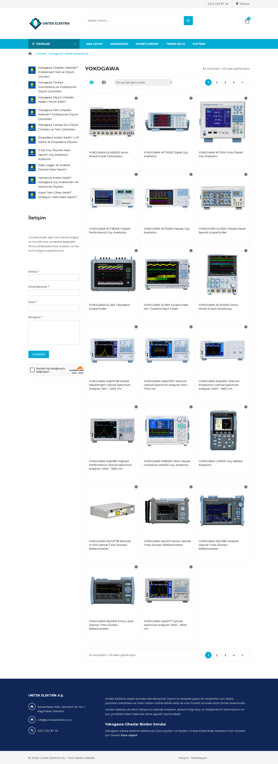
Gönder (38, 354)
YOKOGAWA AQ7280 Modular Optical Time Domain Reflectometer (219, 544)
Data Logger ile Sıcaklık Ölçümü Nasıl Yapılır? (54, 167)
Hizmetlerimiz (147, 44)
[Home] (30, 54)
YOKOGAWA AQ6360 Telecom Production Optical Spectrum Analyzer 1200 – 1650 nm (219, 384)
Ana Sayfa (94, 44)
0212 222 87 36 (218, 3)
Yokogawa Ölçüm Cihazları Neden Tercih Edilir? (56, 100)
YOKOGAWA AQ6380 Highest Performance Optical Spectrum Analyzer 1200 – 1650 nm (110, 464)
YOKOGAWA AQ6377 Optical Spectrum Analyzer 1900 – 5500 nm (165, 624)
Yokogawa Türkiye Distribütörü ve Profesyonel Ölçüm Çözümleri (57, 87)
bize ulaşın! (129, 735)
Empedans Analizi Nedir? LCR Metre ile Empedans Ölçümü (58, 140)
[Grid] (91, 82)
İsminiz (33, 271)
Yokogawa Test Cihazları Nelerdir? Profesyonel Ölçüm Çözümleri (58, 114)
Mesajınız (35, 317)
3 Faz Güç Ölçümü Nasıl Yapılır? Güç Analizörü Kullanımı (54, 154)
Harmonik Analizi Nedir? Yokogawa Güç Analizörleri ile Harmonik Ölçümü (58, 182)
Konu (32, 302)
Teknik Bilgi (175, 44)
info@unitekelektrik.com (54, 720)
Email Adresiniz (38, 286)
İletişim (245, 3)
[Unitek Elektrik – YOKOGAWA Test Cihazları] (49, 24)
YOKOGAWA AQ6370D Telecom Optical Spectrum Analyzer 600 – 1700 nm (166, 384)
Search (188, 20)
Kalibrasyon (199, 758)
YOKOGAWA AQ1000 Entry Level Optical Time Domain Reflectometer (111, 624)
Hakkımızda (119, 44)
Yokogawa (112, 731)
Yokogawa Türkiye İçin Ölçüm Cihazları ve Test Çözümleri (58, 127)
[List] (104, 82)
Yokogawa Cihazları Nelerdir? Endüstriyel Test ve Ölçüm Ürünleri (58, 72)
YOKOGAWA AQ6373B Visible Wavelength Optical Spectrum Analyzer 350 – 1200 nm (109, 384)
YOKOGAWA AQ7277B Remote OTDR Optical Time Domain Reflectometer (110, 544)
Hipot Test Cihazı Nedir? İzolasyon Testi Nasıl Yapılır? (57, 195)
